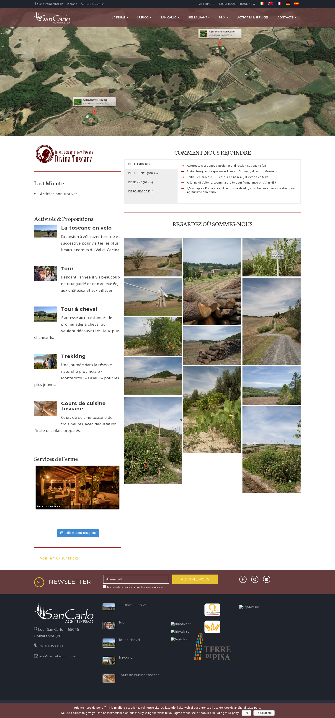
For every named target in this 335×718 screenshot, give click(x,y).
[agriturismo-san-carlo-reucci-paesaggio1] (153, 257)
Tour (67, 268)
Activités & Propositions (63, 218)
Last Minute (206, 4)
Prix (222, 17)
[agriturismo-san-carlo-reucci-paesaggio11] (153, 440)
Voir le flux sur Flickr (59, 558)
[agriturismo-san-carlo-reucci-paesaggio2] (212, 281)
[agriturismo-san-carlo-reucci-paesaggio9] (212, 410)
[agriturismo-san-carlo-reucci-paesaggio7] (212, 345)
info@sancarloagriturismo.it (59, 656)
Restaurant (197, 17)
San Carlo (169, 17)
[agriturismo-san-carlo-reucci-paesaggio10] (271, 385)
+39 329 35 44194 (50, 646)
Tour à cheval (79, 309)
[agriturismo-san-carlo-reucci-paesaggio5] (271, 321)
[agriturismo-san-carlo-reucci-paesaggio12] (271, 449)
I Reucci (143, 17)
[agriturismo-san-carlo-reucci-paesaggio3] (271, 257)
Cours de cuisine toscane (83, 406)
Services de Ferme (56, 458)
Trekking (73, 356)
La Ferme (118, 17)
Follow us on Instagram (80, 533)
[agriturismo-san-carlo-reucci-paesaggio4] (153, 297)
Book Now (247, 4)
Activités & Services (253, 17)
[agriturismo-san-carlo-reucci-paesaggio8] (153, 376)
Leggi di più (264, 713)
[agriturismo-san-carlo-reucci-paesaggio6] (153, 336)
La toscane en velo (86, 228)
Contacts (285, 17)
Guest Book (227, 4)
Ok (246, 713)
